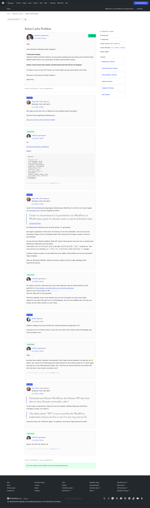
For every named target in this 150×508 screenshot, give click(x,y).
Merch (92, 490)
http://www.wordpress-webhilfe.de (37, 147)
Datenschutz (10, 490)
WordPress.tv (66, 490)
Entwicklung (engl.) (67, 488)
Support (64, 485)
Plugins (37, 488)
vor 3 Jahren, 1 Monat (40, 38)
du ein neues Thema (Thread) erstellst (40, 120)
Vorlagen (37, 490)
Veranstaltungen (94, 485)
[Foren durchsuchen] (25, 19)
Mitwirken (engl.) (94, 482)
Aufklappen (32, 178)
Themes (37, 485)
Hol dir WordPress (141, 3)
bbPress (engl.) (122, 488)
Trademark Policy (34, 210)
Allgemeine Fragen (17, 13)
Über (8, 482)
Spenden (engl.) (95, 488)
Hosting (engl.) (11, 488)
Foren (8, 8)
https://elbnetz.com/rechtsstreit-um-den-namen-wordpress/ (55, 288)
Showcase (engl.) (40, 482)
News (8, 485)
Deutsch (26, 498)
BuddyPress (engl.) (123, 490)
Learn (63, 482)
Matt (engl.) (121, 485)
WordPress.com (122, 482)
